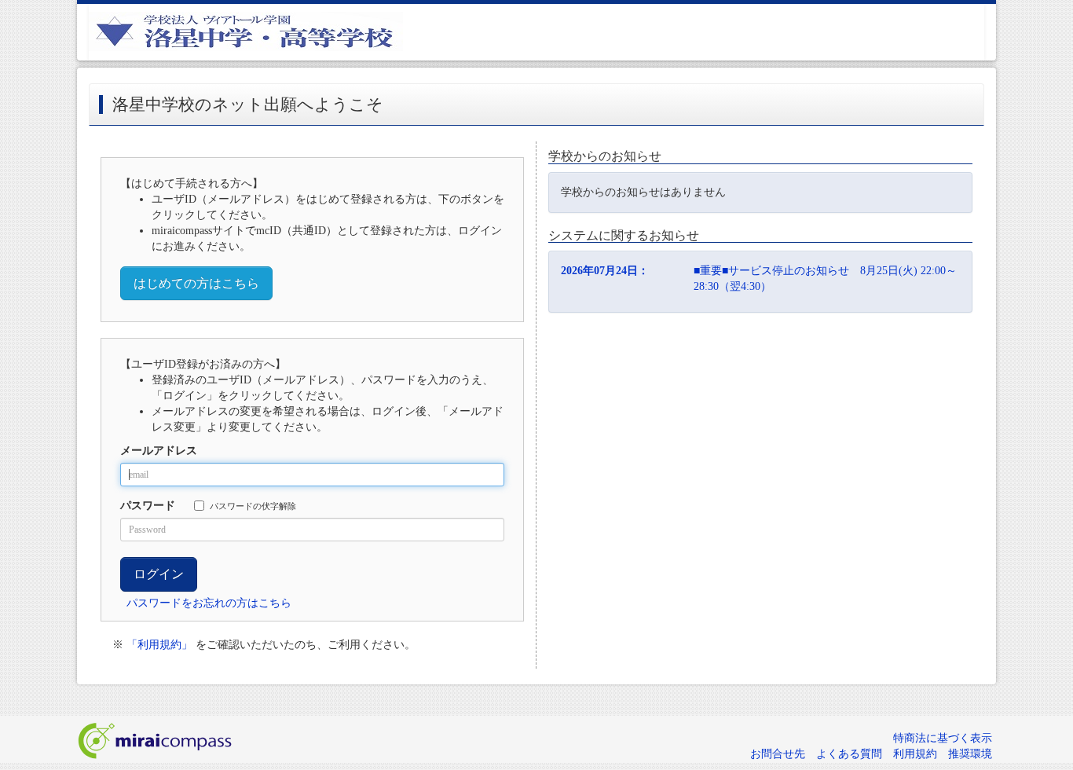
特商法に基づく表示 (942, 738)
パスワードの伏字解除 (253, 506)
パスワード (147, 506)
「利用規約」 (159, 645)
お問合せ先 (777, 754)
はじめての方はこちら (196, 283)
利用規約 (915, 754)
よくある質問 (849, 754)
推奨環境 (970, 754)
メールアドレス (158, 450)
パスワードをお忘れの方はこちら (208, 603)
